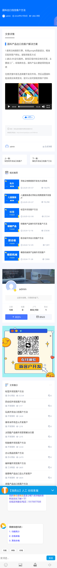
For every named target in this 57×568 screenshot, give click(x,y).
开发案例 (11, 406)
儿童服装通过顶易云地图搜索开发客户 (36, 196)
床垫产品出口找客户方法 (16, 483)
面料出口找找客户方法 (14, 10)
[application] (28, 96)
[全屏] (48, 106)
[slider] (26, 106)
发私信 (42, 317)
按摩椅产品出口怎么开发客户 (18, 473)
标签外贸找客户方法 (29, 209)
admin (8, 16)
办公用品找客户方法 (14, 453)
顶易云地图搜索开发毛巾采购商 (34, 181)
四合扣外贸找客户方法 (15, 401)
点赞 (29, 117)
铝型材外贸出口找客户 (13, 161)
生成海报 (48, 146)
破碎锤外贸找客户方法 (15, 463)
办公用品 (11, 396)
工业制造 (11, 467)
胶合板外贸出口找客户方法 (32, 238)
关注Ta (18, 317)
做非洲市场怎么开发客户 (16, 422)
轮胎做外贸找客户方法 (15, 442)
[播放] (8, 106)
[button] (28, 96)
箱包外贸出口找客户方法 (42, 161)
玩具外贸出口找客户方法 (16, 412)
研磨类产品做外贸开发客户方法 (34, 223)
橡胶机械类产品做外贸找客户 (33, 252)
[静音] (43, 106)
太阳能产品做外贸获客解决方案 (19, 432)
